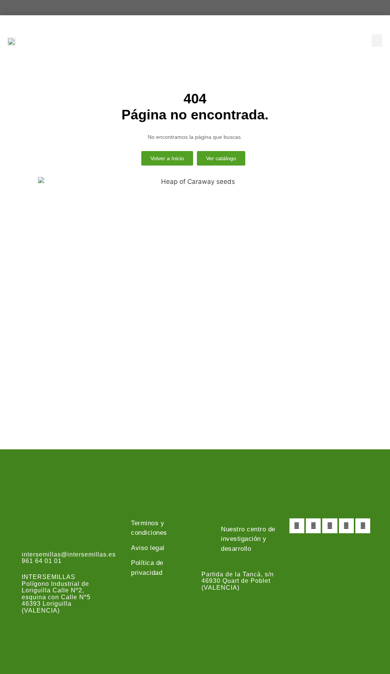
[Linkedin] (362, 525)
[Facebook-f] (296, 525)
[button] (377, 40)
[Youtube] (346, 525)
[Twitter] (313, 525)
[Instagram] (329, 525)
